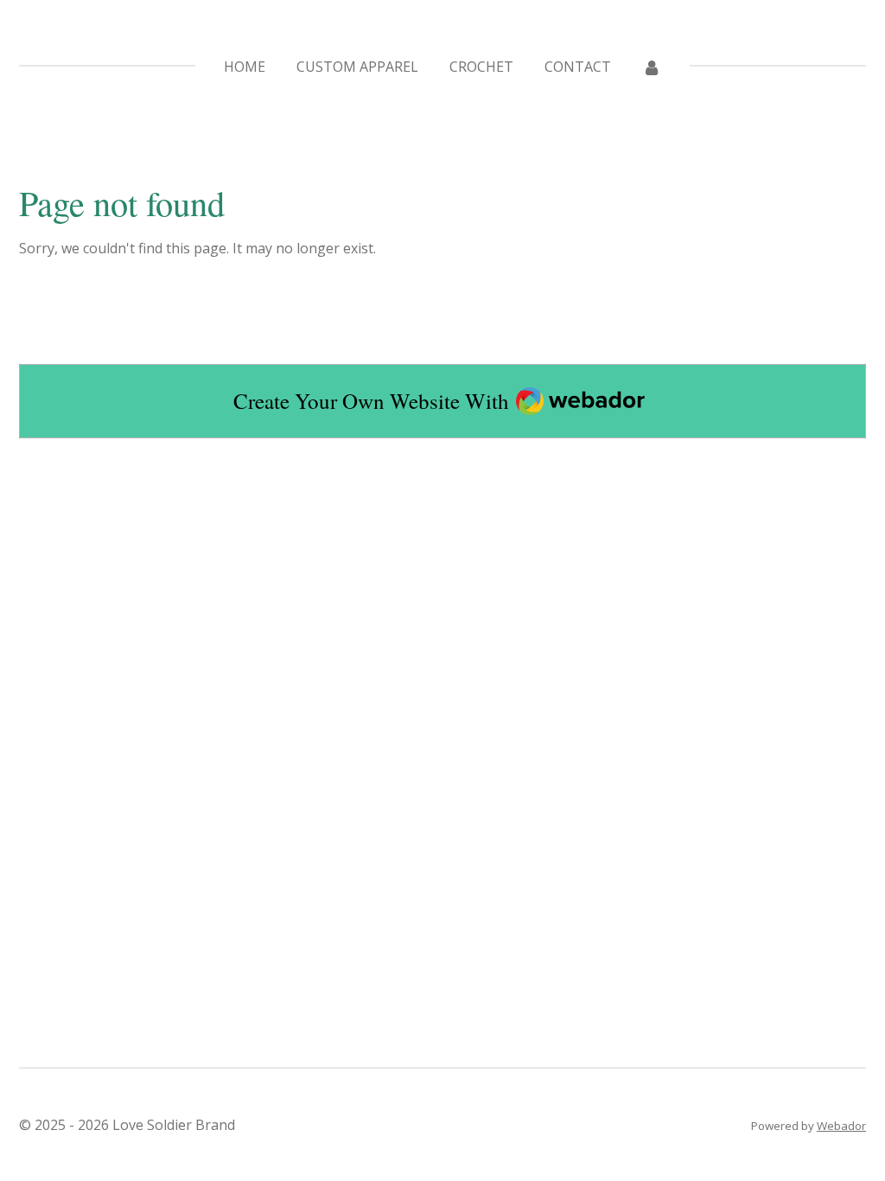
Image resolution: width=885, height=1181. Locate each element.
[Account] (651, 66)
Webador (841, 1125)
